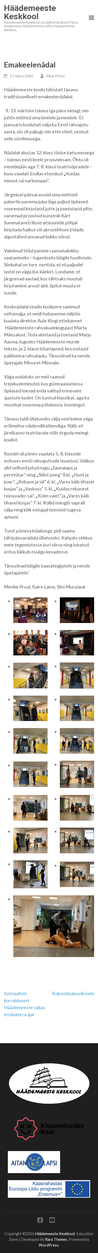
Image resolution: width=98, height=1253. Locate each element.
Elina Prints (56, 76)
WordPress (49, 1245)
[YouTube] (52, 1221)
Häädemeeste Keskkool (30, 12)
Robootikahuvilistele (73, 993)
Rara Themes (56, 1239)
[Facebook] (40, 1221)
